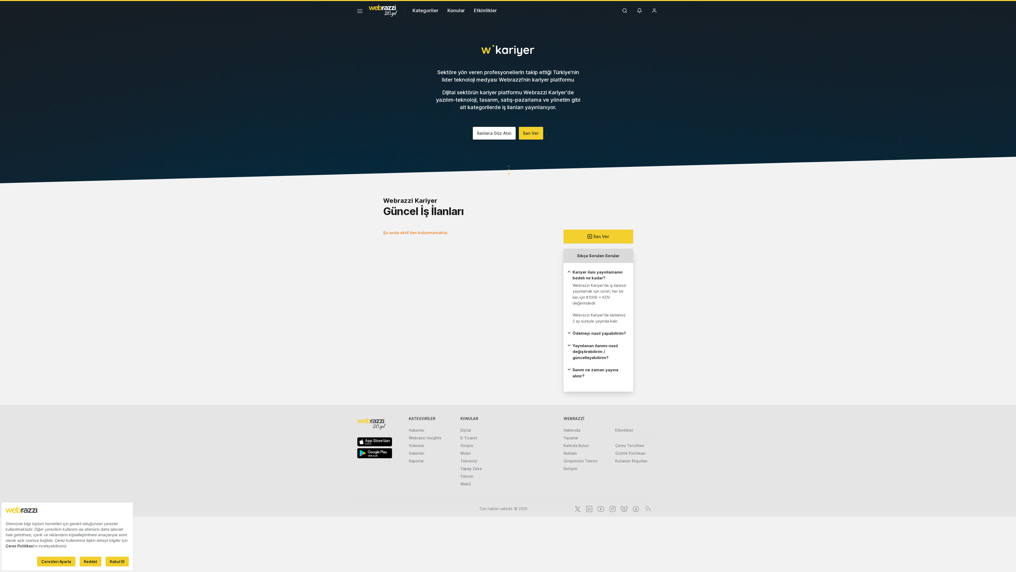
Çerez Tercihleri (629, 445)
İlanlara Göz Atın (494, 133)
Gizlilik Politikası (630, 453)
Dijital (465, 430)
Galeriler (416, 453)
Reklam (570, 453)
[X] (577, 508)
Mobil (465, 453)
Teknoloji (468, 461)
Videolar (416, 445)
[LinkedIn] (589, 508)
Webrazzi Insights (425, 438)
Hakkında (572, 430)
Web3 (465, 484)
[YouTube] (600, 508)
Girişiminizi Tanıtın (580, 461)
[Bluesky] (623, 508)
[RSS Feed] (647, 508)
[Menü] (359, 12)
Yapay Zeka (471, 468)
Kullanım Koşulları (631, 461)
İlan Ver (531, 133)
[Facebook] (635, 508)
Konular (456, 10)
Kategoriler (425, 10)
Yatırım (466, 476)
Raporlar (416, 461)
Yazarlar (571, 438)
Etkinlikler (485, 10)
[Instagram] (612, 508)
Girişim (466, 445)
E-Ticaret (468, 438)
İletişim (570, 468)
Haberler (416, 430)
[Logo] (383, 10)
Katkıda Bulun (576, 445)
